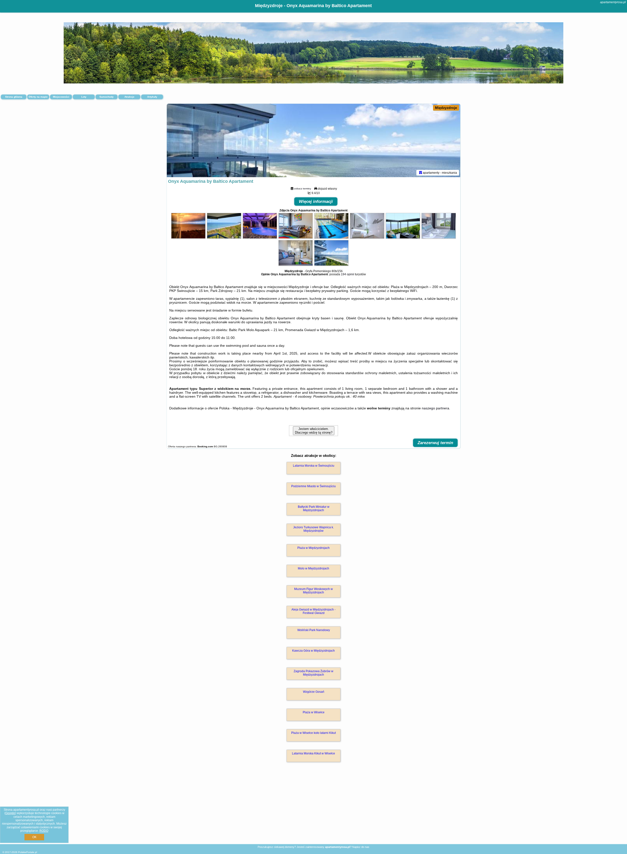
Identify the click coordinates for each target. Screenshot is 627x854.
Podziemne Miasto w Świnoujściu (313, 486)
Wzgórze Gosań (313, 691)
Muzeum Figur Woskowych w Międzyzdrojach (313, 590)
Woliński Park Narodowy (313, 630)
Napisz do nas (360, 846)
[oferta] (420, 172)
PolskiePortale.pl (27, 852)
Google (10, 813)
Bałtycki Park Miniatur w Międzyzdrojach (313, 508)
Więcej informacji (316, 201)
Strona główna (13, 96)
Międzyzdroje (446, 108)
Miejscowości (61, 96)
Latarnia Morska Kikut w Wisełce (313, 753)
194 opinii (347, 274)
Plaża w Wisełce (314, 712)
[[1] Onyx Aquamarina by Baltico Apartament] (313, 140)
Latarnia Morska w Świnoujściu (313, 465)
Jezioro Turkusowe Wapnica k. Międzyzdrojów (313, 529)
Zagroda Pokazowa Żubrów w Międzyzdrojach (313, 672)
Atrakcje (129, 96)
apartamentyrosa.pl (613, 2)
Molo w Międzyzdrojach (313, 568)
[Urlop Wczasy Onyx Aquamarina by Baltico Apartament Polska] (188, 237)
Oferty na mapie (38, 96)
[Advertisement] (313, 808)
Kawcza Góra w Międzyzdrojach (313, 650)
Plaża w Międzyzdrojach (313, 548)
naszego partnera (435, 408)
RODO (43, 830)
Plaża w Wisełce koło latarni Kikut (313, 733)
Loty (83, 96)
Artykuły (152, 96)
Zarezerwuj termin (435, 442)
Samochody (106, 96)
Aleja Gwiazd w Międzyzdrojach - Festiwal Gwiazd (313, 611)
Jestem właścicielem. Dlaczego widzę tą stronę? (313, 430)
